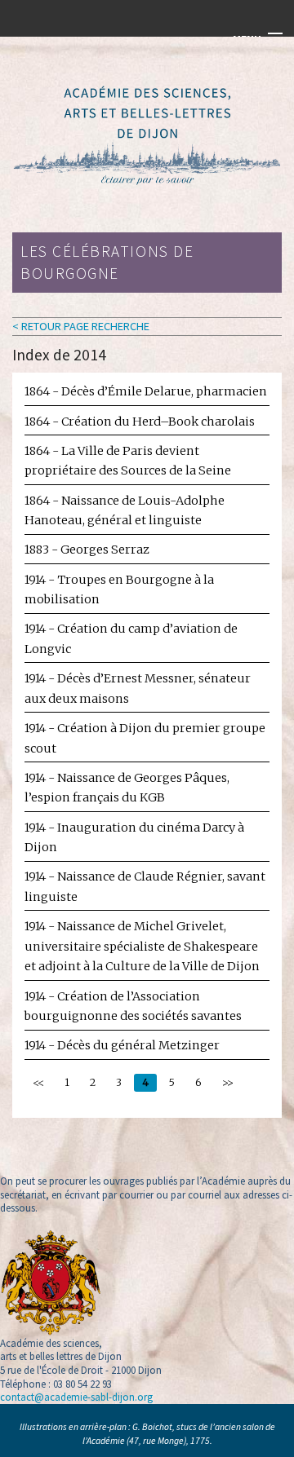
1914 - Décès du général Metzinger (122, 1045)
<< (38, 1082)
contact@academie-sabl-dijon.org (76, 1396)
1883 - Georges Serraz (86, 549)
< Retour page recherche (80, 326)
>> (228, 1082)
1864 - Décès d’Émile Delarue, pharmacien (145, 391)
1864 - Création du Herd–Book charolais (139, 421)
